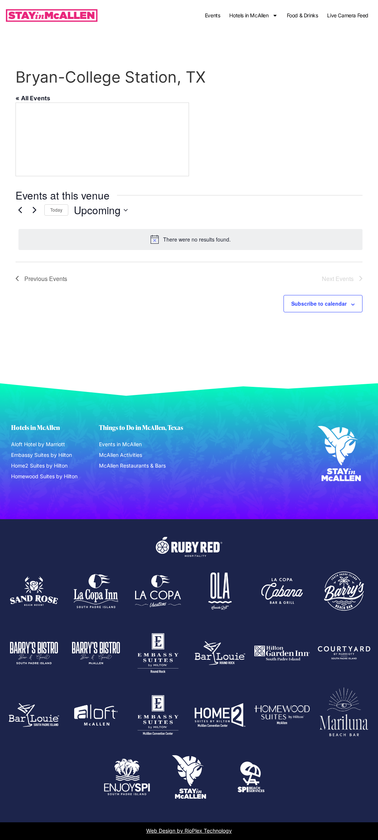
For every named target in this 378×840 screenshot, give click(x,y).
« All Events (33, 98)
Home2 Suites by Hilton (39, 465)
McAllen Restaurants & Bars (132, 465)
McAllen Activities (120, 455)
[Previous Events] (20, 210)
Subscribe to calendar (319, 303)
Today (56, 209)
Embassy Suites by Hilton (41, 455)
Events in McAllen (120, 444)
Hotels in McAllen (248, 15)
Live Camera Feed (347, 15)
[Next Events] (34, 210)
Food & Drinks (302, 15)
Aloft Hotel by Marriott (38, 444)
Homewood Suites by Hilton (44, 476)
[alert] (190, 239)
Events (212, 15)
